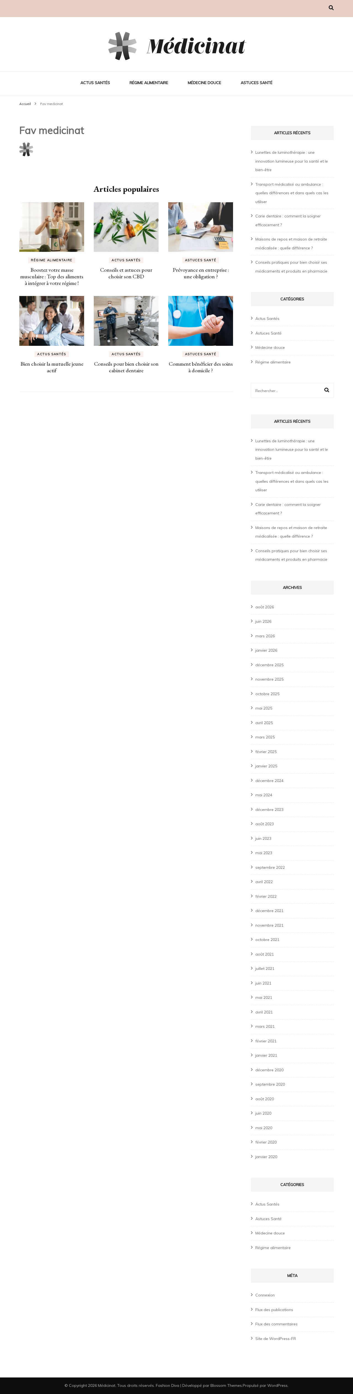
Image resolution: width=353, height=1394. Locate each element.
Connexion (265, 1295)
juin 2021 (263, 983)
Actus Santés (95, 82)
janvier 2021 (266, 1055)
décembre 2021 (269, 910)
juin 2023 (263, 838)
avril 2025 (264, 722)
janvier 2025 (266, 766)
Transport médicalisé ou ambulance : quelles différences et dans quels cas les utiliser (291, 193)
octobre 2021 (267, 939)
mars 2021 (265, 1026)
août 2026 (264, 607)
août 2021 (264, 954)
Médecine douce (204, 82)
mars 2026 (265, 635)
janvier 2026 (266, 650)
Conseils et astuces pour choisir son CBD (126, 273)
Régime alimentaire (149, 82)
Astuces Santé (256, 82)
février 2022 (266, 896)
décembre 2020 (269, 1069)
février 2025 (266, 751)
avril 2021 (264, 1012)
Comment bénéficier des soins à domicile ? (201, 367)
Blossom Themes (226, 1385)
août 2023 (264, 823)
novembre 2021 (269, 925)
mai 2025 (263, 708)
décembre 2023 (269, 809)
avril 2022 (264, 881)
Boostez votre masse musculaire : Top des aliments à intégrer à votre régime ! (51, 276)
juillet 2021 (264, 968)
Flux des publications (274, 1309)
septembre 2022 (270, 867)
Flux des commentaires (276, 1324)
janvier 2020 (266, 1156)
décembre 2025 (269, 664)
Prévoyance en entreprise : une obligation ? (201, 273)
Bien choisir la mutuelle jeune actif (51, 367)
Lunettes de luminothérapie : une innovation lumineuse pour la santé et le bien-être (291, 161)
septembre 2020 (270, 1084)
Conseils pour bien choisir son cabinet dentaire (126, 367)
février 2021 (266, 1041)
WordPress (277, 1385)
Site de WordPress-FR (275, 1338)
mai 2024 (263, 794)
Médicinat (106, 1385)
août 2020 (264, 1098)
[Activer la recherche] (331, 7)
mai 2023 (263, 852)
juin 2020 (263, 1113)
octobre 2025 (267, 693)
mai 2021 (263, 997)
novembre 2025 (269, 679)
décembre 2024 (269, 780)
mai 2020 (263, 1127)
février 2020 (266, 1142)
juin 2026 (263, 621)
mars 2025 (265, 737)
